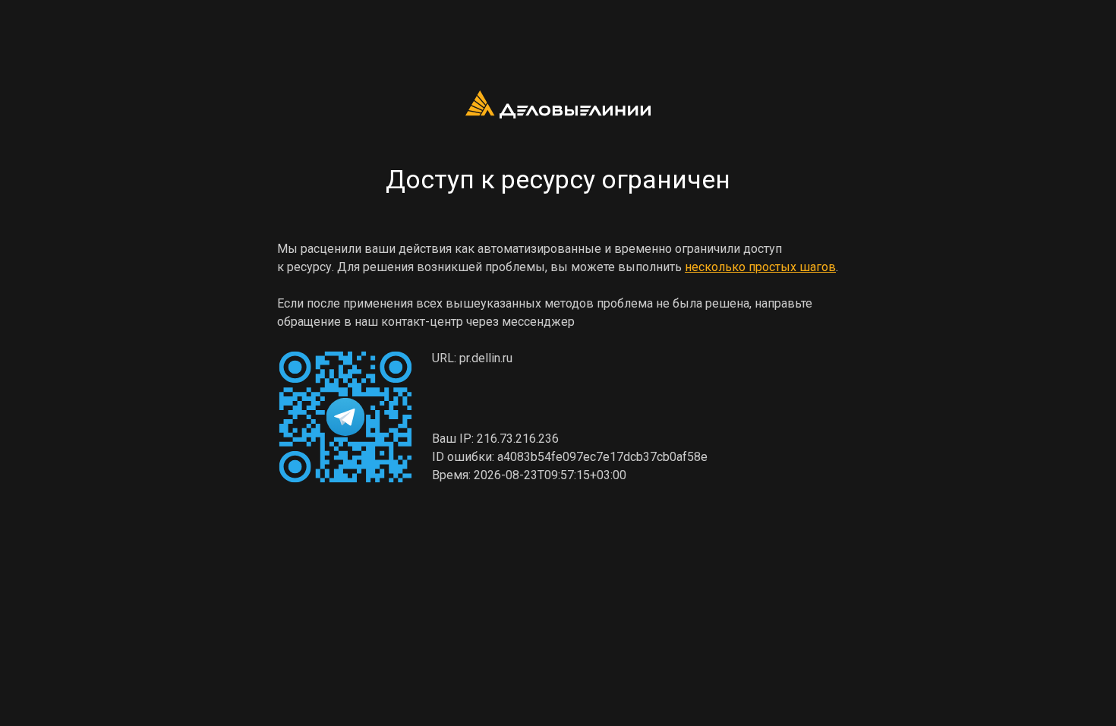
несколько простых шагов (760, 267)
